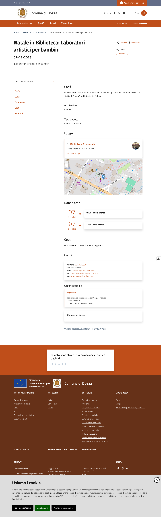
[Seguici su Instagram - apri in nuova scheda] (118, 13)
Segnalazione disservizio (57, 474)
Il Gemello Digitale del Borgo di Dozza (130, 407)
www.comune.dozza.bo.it (80, 276)
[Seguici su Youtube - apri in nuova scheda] (123, 13)
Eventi (40, 32)
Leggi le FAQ (53, 468)
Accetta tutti (42, 507)
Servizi (89, 393)
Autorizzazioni (87, 411)
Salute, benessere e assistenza (94, 437)
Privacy (85, 474)
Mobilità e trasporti (89, 433)
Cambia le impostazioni (63, 507)
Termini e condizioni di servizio (63, 449)
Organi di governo (21, 400)
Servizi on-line (89, 449)
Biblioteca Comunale (82, 144)
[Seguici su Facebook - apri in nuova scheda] (113, 13)
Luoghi (118, 403)
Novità (55, 393)
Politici (16, 411)
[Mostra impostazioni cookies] (158, 259)
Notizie (50, 400)
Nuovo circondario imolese (23, 3)
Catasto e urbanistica (90, 415)
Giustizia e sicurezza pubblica (93, 426)
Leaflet (121, 194)
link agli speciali (22, 449)
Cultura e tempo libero (90, 418)
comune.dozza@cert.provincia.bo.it (84, 273)
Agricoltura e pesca (89, 400)
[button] (144, 13)
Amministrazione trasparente (93, 468)
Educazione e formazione (91, 422)
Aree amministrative (22, 403)
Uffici (16, 407)
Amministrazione (26, 393)
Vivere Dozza (28, 32)
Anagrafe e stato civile (90, 407)
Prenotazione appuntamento (59, 471)
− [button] (67, 165)
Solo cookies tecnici (23, 507)
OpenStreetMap (128, 194)
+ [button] (67, 162)
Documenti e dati (20, 418)
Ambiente (86, 403)
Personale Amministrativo (24, 415)
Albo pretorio (87, 471)
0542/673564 (80, 264)
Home (16, 32)
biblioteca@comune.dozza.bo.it (84, 270)
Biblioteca (71, 292)
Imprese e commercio (90, 430)
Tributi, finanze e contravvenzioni (94, 441)
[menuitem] (24, 23)
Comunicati (52, 403)
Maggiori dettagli (73, 153)
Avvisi (50, 407)
